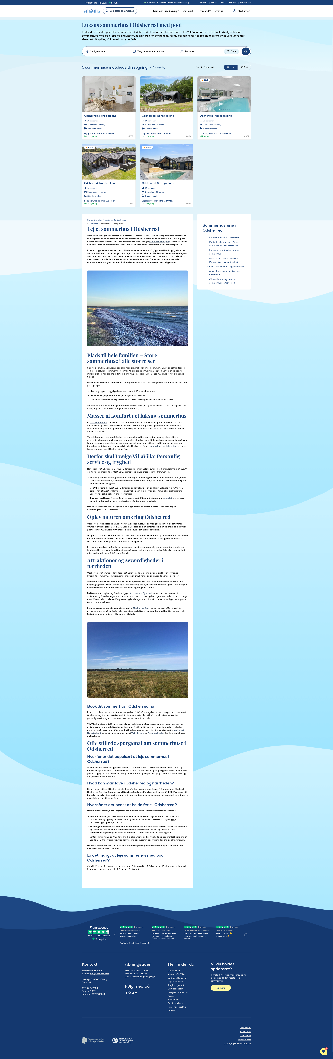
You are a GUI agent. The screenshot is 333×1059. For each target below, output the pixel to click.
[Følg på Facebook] (126, 993)
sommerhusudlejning (160, 241)
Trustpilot (167, 498)
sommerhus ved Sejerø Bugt (163, 446)
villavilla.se (245, 1031)
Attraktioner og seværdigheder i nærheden (225, 273)
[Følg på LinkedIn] (133, 993)
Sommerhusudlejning (165, 10)
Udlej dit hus (245, 2)
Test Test (94, 223)
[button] (131, 80)
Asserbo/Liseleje (156, 733)
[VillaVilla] (90, 11)
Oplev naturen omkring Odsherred (226, 266)
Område (97, 220)
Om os (214, 2)
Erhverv (203, 2)
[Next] (131, 93)
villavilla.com (244, 1039)
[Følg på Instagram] (130, 993)
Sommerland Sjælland (140, 593)
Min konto (243, 10)
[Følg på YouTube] (136, 993)
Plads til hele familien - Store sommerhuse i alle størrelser (223, 244)
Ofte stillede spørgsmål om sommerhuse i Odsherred (222, 281)
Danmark (188, 10)
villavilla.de (245, 1027)
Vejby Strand (137, 733)
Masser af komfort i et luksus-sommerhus (224, 252)
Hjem (89, 220)
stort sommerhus (98, 422)
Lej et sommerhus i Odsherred (224, 237)
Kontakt (232, 2)
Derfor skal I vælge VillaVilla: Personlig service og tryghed (223, 260)
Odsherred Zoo (140, 608)
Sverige (219, 10)
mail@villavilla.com (99, 973)
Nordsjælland (109, 220)
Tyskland (204, 10)
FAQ (223, 2)
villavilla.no (245, 1035)
